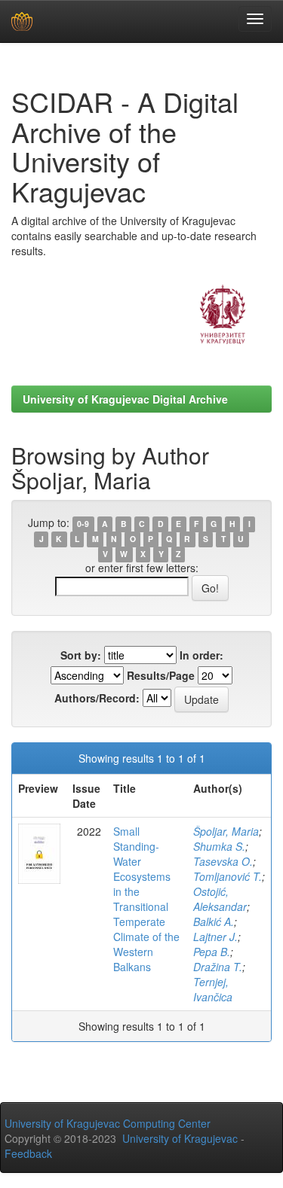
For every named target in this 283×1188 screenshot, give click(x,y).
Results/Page (161, 675)
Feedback (28, 1153)
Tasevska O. (223, 861)
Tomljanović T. (227, 876)
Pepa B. (211, 951)
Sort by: (80, 655)
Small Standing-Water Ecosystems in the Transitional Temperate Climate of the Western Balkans (146, 899)
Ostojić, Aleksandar (220, 899)
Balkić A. (213, 921)
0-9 (83, 523)
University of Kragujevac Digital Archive (125, 399)
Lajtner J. (215, 936)
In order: (201, 655)
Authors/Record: (97, 697)
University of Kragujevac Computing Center (108, 1123)
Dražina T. (217, 966)
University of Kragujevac (180, 1138)
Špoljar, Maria (226, 831)
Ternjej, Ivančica (212, 989)
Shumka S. (219, 846)
